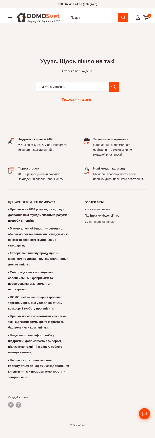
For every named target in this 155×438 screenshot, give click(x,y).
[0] (146, 17)
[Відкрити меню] (10, 17)
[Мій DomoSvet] (138, 17)
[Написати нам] (144, 413)
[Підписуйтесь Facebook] (11, 405)
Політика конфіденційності (103, 215)
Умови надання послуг (100, 221)
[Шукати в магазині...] (114, 87)
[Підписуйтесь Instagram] (18, 405)
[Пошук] (123, 17)
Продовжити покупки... (77, 99)
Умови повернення (97, 209)
